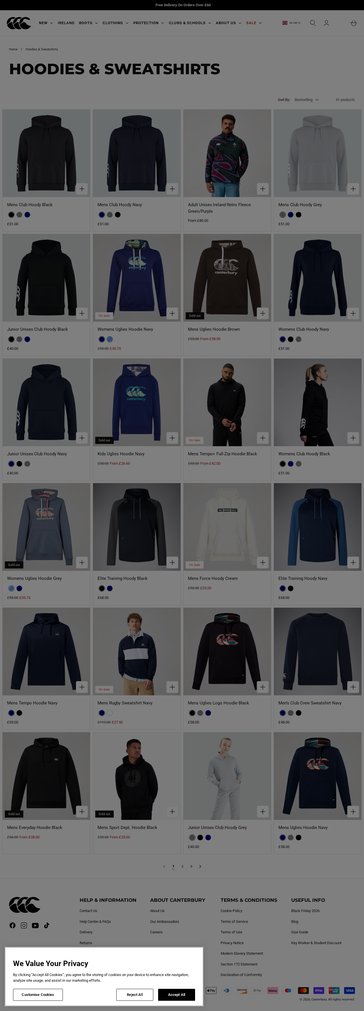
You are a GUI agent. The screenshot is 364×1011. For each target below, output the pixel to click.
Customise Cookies (38, 995)
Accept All (176, 995)
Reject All (134, 995)
